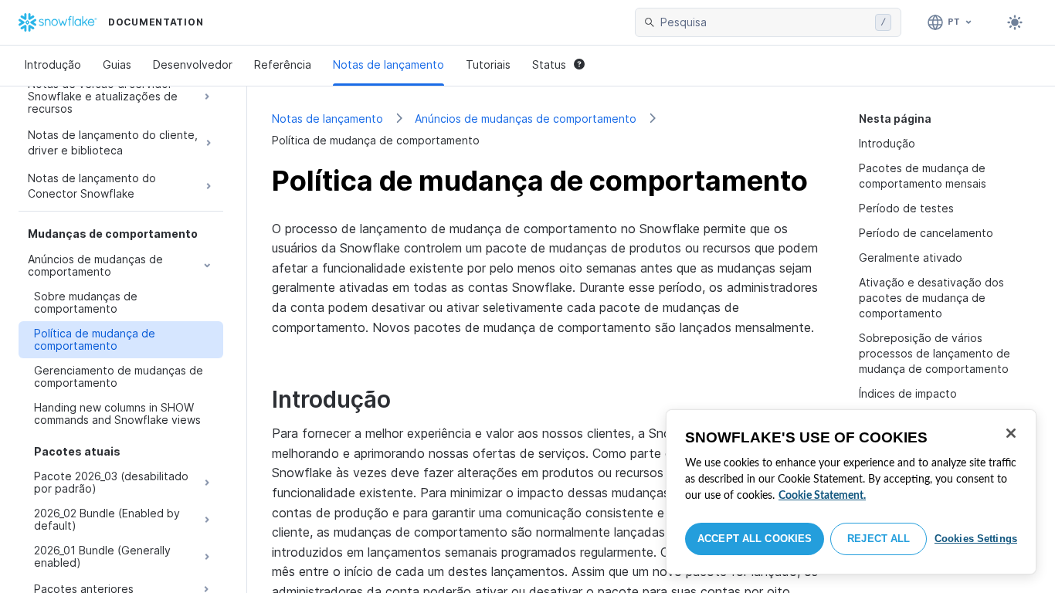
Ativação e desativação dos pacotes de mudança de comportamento (931, 298)
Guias (117, 64)
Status (549, 64)
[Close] (1011, 433)
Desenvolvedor (192, 64)
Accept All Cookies (754, 538)
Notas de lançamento (388, 64)
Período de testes (906, 208)
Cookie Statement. (822, 495)
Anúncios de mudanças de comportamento (525, 118)
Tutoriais (488, 64)
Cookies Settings (976, 538)
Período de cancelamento (926, 232)
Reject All (878, 538)
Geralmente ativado (910, 257)
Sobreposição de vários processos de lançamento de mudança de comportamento (934, 353)
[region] (851, 491)
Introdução (53, 64)
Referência (282, 64)
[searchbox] (764, 22)
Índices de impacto (908, 393)
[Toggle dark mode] (1014, 22)
